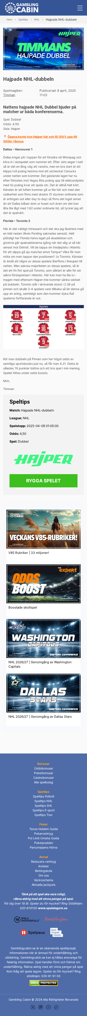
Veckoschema (43, 880)
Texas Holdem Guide (43, 829)
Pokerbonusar (43, 773)
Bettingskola (43, 871)
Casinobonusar (43, 777)
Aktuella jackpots (43, 884)
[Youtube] (48, 1007)
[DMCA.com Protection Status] (43, 983)
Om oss (43, 875)
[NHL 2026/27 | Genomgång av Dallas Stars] (43, 693)
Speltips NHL (43, 801)
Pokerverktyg (43, 833)
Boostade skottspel (22, 607)
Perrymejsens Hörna (43, 847)
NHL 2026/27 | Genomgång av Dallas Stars (40, 717)
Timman (9, 95)
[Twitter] (32, 1007)
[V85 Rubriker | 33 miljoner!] (43, 529)
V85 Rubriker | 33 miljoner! (28, 553)
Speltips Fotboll (43, 796)
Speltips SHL (43, 805)
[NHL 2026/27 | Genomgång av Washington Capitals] (43, 638)
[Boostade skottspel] (43, 584)
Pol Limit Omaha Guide (43, 838)
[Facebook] (56, 1007)
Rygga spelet (43, 480)
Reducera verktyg (43, 861)
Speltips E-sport (44, 810)
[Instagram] (40, 1007)
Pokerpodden (43, 843)
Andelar (43, 866)
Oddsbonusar (43, 768)
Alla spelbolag (43, 782)
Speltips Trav (43, 815)
